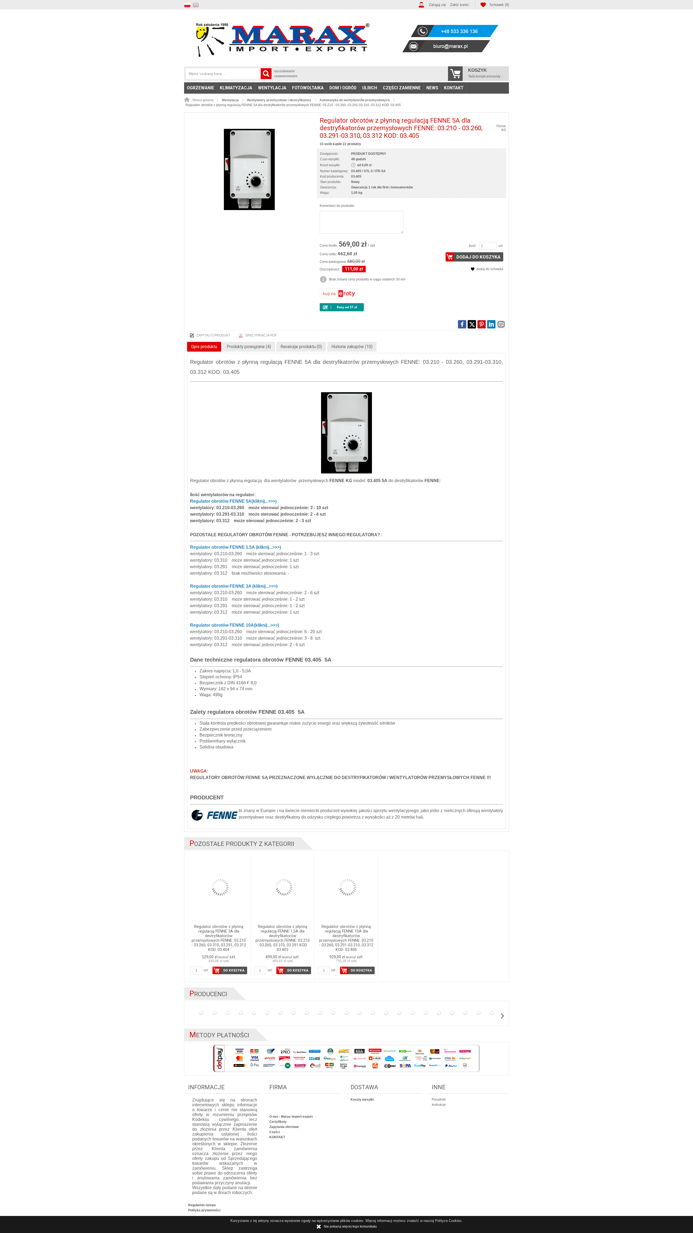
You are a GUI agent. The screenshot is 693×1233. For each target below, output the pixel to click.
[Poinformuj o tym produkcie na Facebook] (462, 324)
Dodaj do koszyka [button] (478, 257)
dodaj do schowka (489, 269)
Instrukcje (439, 1105)
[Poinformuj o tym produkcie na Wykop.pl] (501, 324)
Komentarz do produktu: (337, 206)
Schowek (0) (499, 5)
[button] (188, 4)
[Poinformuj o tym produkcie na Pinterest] (481, 324)
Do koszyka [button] (233, 970)
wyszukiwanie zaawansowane (286, 73)
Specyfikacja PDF (261, 335)
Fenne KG (501, 128)
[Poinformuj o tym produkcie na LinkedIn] (491, 324)
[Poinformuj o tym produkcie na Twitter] (472, 324)
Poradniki (439, 1099)
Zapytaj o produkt (213, 335)
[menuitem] (200, 88)
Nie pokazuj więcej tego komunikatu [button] (350, 1226)
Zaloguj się (437, 5)
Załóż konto (459, 5)
